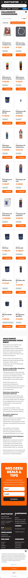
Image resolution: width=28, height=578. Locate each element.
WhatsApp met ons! (20, 528)
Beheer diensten (14, 564)
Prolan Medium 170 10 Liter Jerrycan (7, 214)
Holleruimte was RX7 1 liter (6, 112)
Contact (3, 547)
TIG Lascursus (4, 534)
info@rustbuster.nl (19, 531)
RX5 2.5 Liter (5, 248)
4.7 (2, 527)
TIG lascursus (18, 544)
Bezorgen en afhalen (20, 521)
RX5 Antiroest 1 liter (7, 280)
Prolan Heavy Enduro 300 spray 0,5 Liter (6, 146)
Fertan (3, 41)
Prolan (17, 109)
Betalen (17, 517)
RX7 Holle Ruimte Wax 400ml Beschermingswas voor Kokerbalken (20, 315)
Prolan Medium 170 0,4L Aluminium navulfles (20, 146)
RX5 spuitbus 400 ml (20, 281)
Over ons (3, 542)
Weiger (14, 572)
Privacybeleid (14, 576)
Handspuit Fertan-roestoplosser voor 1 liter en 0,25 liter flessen (7, 44)
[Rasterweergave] (26, 12)
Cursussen (3, 8)
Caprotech (4, 109)
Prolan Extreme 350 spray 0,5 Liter (21, 112)
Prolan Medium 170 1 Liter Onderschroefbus (20, 180)
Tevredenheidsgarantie (20, 523)
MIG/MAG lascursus (6, 536)
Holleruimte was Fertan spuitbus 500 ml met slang (21, 78)
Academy (3, 545)
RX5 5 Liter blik (19, 248)
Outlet (24, 8)
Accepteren (14, 568)
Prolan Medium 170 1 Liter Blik (7, 180)
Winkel (9, 8)
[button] (26, 551)
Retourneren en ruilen (20, 519)
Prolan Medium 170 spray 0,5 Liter (20, 214)
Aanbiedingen (15, 8)
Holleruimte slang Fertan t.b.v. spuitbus (20, 43)
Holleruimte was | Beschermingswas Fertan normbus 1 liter (6, 78)
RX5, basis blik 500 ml (7, 315)
